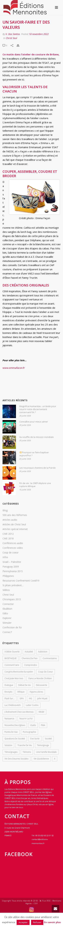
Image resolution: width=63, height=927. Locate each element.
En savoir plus (52, 922)
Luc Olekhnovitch (13, 705)
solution (8, 745)
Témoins (27, 752)
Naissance (9, 718)
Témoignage (43, 745)
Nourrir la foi (26, 718)
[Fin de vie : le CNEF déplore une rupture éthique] (9, 488)
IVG (30, 698)
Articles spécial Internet (15, 529)
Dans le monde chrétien (40, 678)
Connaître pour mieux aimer (33, 421)
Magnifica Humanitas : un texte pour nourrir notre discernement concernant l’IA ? (37, 409)
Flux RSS (45, 901)
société (48, 738)
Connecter (8, 604)
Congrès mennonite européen (19, 671)
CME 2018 (8, 538)
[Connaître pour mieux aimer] (9, 426)
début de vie (24, 685)
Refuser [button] (37, 922)
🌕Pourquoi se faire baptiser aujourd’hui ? (34, 454)
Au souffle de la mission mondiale (36, 436)
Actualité (29, 651)
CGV (36, 903)
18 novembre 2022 (39, 34)
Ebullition (7, 608)
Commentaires (50, 658)
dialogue (9, 685)
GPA (22, 698)
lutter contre (32, 705)
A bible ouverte (12, 651)
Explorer (7, 618)
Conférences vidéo (13, 547)
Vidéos (6, 590)
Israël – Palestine (12, 561)
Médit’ (41, 711)
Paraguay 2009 (11, 566)
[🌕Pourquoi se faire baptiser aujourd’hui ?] (9, 457)
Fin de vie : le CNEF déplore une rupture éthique (35, 485)
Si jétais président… (13, 585)
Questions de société (15, 738)
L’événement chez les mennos (19, 711)
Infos (5, 557)
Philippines (8, 575)
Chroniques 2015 (12, 599)
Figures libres (36, 691)
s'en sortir (35, 738)
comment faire (12, 665)
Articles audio (10, 519)
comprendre (30, 665)
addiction (42, 651)
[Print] (20, 45)
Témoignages (11, 752)
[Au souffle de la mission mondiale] (9, 442)
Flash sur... (9, 698)
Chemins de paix (29, 658)
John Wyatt (42, 698)
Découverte (41, 685)
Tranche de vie (24, 745)
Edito (5, 613)
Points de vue (11, 731)
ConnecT (7, 632)
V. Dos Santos (13, 34)
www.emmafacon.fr (14, 367)
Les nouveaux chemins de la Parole (37, 467)
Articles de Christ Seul (14, 524)
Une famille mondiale (46, 752)
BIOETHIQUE (10, 658)
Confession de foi (12, 627)
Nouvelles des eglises (15, 725)
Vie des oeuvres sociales (16, 758)
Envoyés (8, 691)
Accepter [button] (23, 922)
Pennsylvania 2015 (13, 571)
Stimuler (7, 622)
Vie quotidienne (41, 758)
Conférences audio (13, 543)
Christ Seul (11, 38)
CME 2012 (8, 533)
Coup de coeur (10, 552)
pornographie (29, 731)
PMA (43, 725)
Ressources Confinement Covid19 (21, 580)
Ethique (21, 691)
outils (33, 725)
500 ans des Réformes (15, 515)
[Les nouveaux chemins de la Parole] (9, 473)
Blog (5, 510)
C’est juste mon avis (14, 678)
